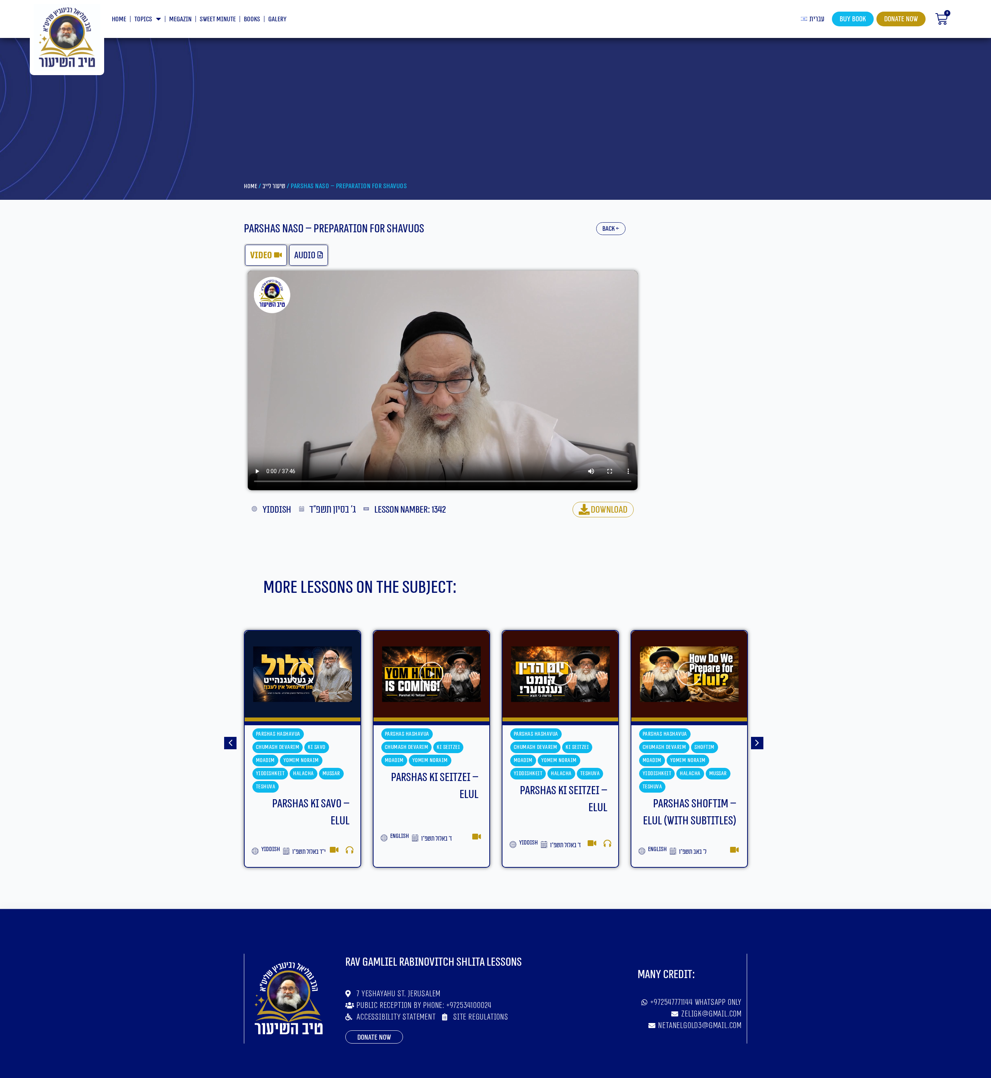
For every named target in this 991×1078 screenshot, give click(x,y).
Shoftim (576, 747)
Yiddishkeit (399, 773)
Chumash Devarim (278, 747)
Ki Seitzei (319, 747)
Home (250, 186)
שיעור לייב (274, 186)
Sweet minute (218, 19)
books (252, 19)
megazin (180, 19)
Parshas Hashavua (278, 734)
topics (143, 19)
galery (277, 19)
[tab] (266, 255)
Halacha (432, 773)
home (119, 19)
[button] (230, 743)
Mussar (589, 773)
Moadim (265, 760)
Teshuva (461, 773)
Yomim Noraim (301, 760)
